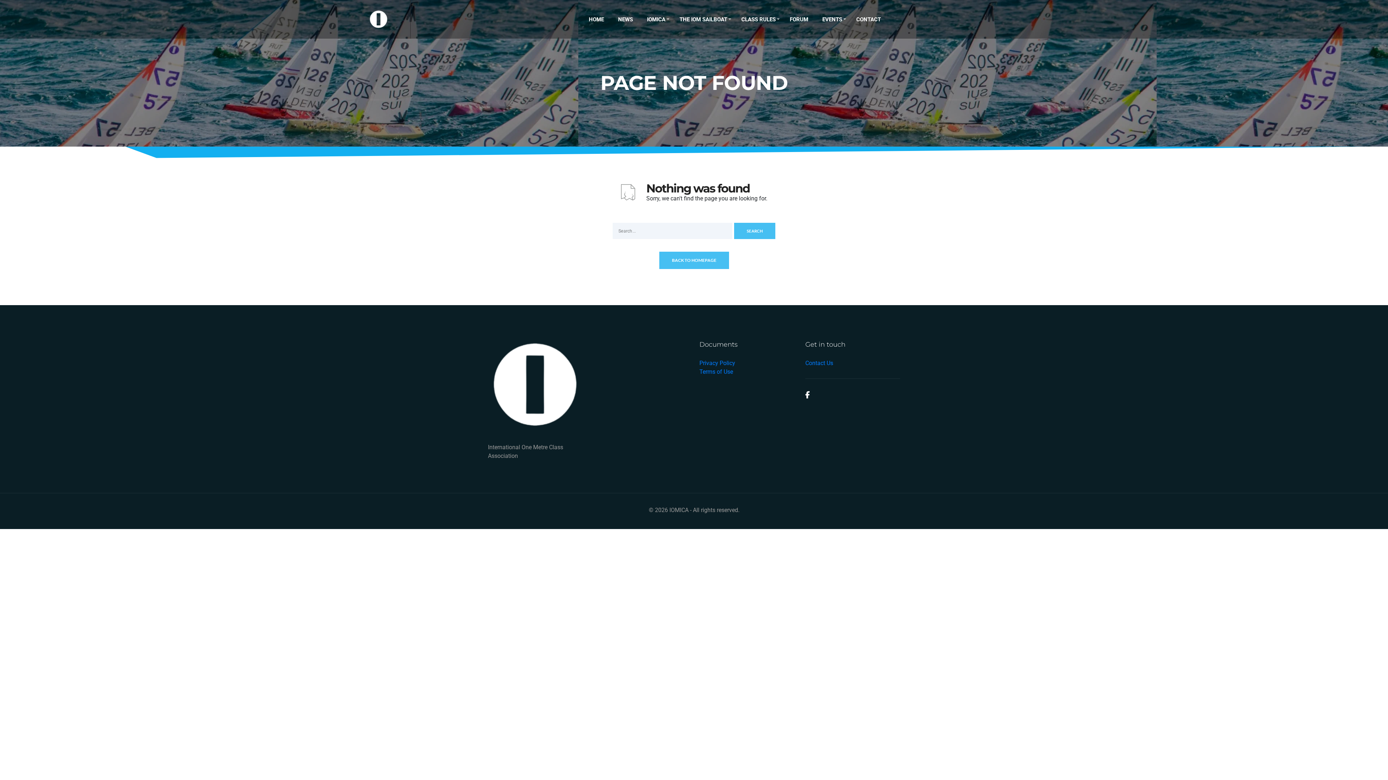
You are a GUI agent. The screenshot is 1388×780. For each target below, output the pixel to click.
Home (596, 19)
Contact (868, 19)
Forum (799, 19)
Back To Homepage (694, 260)
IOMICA (656, 19)
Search (755, 231)
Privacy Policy (717, 363)
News (625, 19)
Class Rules (758, 19)
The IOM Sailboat (703, 19)
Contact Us (819, 363)
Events (832, 19)
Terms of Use (716, 371)
